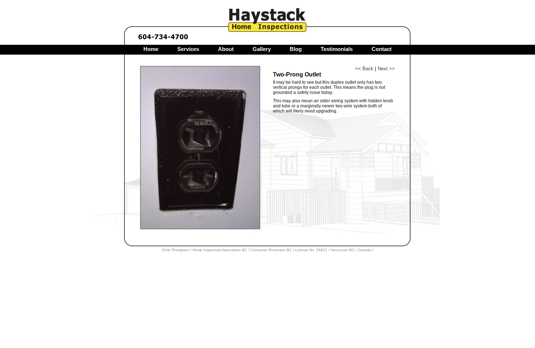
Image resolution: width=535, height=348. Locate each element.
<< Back (364, 68)
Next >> (386, 68)
